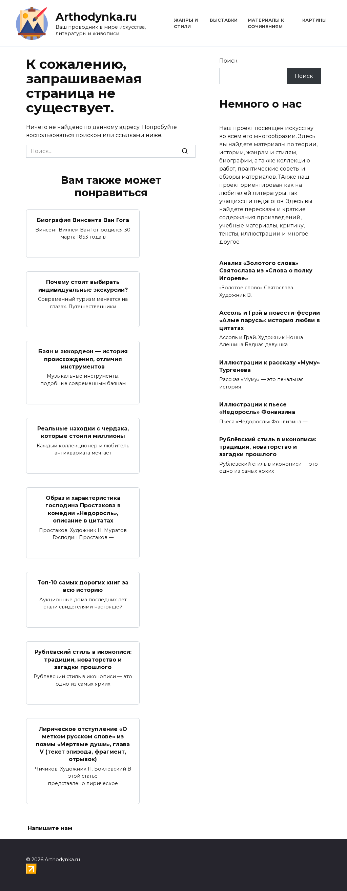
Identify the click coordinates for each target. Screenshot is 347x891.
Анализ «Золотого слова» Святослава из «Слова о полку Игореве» (265, 271)
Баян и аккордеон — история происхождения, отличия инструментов (83, 359)
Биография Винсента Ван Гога (83, 220)
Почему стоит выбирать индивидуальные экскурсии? (83, 286)
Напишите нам (50, 828)
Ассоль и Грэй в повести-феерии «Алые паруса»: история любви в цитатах (269, 320)
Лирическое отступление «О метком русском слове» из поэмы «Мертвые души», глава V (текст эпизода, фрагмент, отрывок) (83, 744)
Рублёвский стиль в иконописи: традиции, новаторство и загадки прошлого (83, 659)
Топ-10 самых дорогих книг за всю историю (83, 586)
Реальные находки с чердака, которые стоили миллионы (83, 432)
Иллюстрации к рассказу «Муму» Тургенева (269, 366)
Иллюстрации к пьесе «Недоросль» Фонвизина (257, 408)
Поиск (228, 61)
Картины (314, 20)
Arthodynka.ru (96, 16)
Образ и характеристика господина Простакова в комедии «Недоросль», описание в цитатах (83, 509)
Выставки (224, 20)
